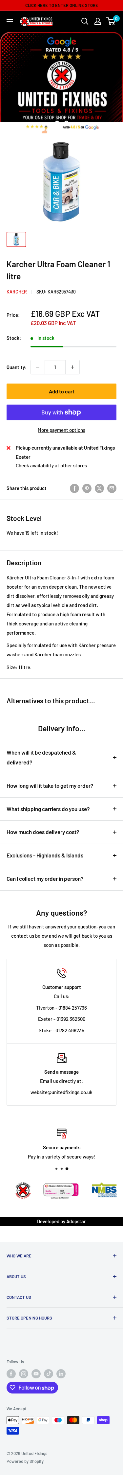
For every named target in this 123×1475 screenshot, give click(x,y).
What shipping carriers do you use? (48, 809)
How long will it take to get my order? (50, 785)
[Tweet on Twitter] (99, 488)
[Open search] (85, 21)
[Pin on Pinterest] (87, 488)
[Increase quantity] (72, 367)
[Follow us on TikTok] (48, 1373)
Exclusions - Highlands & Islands (45, 855)
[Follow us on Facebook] (11, 1373)
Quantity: (17, 367)
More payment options (61, 430)
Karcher (17, 291)
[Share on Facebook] (74, 488)
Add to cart (61, 391)
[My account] (97, 21)
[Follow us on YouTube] (36, 1373)
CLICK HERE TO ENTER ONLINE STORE (61, 5)
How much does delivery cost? (43, 832)
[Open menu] (10, 21)
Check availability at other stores (51, 465)
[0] (111, 21)
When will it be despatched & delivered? (41, 757)
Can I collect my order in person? (45, 878)
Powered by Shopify (25, 1461)
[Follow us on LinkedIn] (61, 1373)
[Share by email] (111, 488)
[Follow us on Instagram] (23, 1373)
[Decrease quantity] (38, 367)
